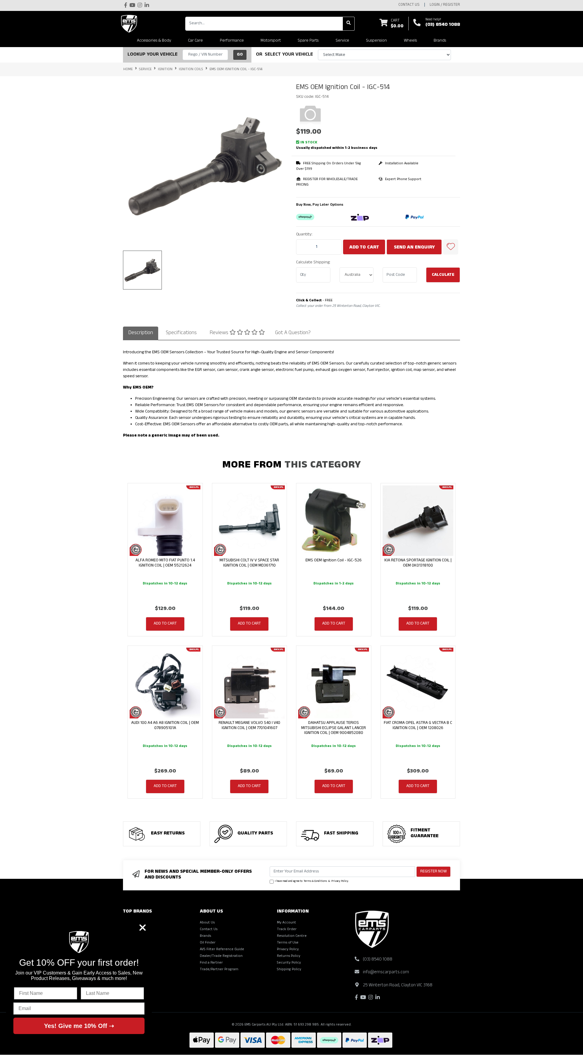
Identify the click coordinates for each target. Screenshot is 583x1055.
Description (140, 333)
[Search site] (349, 24)
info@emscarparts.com (386, 972)
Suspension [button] (376, 41)
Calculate (443, 275)
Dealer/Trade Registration (221, 956)
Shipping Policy (289, 969)
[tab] (140, 333)
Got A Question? (293, 333)
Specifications (181, 333)
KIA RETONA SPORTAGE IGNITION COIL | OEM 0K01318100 (418, 563)
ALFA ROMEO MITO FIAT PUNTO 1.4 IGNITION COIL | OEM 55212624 (165, 563)
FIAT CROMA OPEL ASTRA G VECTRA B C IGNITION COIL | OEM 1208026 (418, 725)
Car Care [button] (195, 41)
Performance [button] (232, 41)
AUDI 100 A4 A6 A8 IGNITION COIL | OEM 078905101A (165, 725)
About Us (207, 923)
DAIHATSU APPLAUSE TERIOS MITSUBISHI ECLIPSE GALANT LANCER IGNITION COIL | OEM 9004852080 (333, 728)
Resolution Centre (292, 936)
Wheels (410, 41)
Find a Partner (211, 963)
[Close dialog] (142, 927)
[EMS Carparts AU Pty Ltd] (130, 23)
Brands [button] (440, 41)
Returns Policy (288, 956)
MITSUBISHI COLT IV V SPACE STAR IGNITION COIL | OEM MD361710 (249, 563)
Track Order (287, 929)
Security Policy (289, 963)
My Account (286, 923)
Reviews (220, 333)
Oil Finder (208, 943)
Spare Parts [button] (308, 41)
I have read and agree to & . (312, 881)
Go (240, 55)
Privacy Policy (339, 881)
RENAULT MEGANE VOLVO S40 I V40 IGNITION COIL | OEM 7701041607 (249, 725)
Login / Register (445, 5)
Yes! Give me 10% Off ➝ (79, 1025)
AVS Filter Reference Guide (222, 949)
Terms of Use (287, 943)
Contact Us (208, 929)
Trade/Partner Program (219, 969)
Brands (205, 936)
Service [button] (342, 41)
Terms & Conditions (315, 881)
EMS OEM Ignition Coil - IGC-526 (333, 560)
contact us (409, 5)
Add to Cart (364, 248)
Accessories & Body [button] (154, 41)
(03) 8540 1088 (442, 25)
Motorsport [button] (271, 41)
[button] (450, 247)
